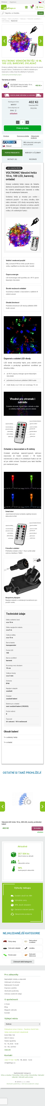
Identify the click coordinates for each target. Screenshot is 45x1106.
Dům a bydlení (13, 19)
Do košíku (37, 828)
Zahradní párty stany (26, 1077)
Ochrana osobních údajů (13, 994)
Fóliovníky (15, 1075)
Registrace (13, 2)
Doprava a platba (23, 136)
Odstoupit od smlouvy (12, 982)
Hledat (40, 13)
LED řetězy (6, 21)
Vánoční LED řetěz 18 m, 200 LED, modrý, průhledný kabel (21, 823)
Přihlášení (4, 2)
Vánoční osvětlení (33, 19)
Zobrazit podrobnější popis (11, 75)
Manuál (9, 146)
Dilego (4, 19)
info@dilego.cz (9, 1063)
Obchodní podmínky (11, 991)
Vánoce (23, 19)
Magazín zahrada (10, 1010)
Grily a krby (24, 1075)
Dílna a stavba (6, 1075)
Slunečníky (33, 1075)
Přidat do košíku (22, 128)
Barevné (14, 21)
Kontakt (7, 1013)
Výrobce (6, 136)
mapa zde (7, 1049)
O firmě (7, 1004)
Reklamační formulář (11, 985)
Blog (6, 1007)
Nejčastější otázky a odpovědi (15, 979)
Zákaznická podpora (35, 137)
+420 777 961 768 (10, 1060)
